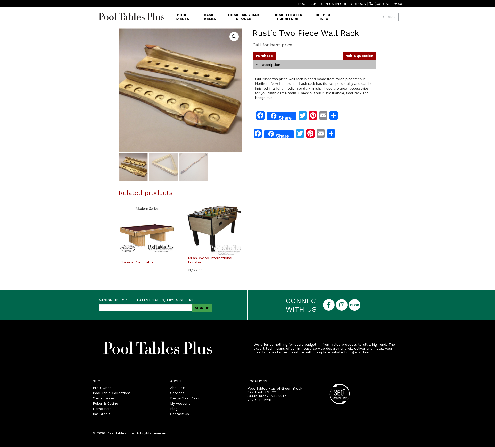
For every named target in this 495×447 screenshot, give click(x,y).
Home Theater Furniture (287, 17)
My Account (180, 404)
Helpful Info (324, 17)
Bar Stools (101, 414)
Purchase (264, 56)
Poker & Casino (105, 404)
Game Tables (209, 17)
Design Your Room (185, 398)
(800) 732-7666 (388, 4)
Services (177, 393)
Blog (173, 409)
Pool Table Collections (112, 393)
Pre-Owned (102, 388)
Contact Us (179, 414)
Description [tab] (270, 65)
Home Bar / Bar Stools (243, 17)
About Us (178, 388)
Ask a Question (359, 56)
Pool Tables (182, 17)
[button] (234, 36)
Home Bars (102, 409)
